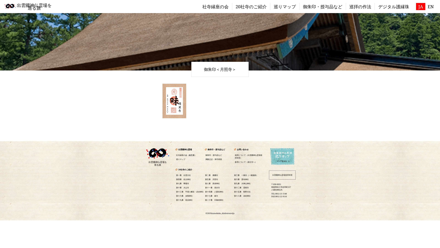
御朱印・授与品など (322, 7)
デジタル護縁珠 (393, 7)
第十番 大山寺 (182, 187)
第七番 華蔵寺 (182, 183)
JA (420, 7)
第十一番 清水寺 (212, 187)
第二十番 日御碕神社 (214, 200)
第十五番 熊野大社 (242, 191)
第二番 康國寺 (211, 175)
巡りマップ (285, 7)
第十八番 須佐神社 (242, 196)
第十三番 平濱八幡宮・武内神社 (190, 191)
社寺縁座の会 (215, 7)
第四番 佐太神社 (183, 179)
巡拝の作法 (360, 7)
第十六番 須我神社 (184, 196)
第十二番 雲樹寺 (241, 187)
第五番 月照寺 (211, 179)
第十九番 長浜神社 (184, 200)
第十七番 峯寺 (211, 196)
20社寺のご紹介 (251, 7)
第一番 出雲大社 (183, 175)
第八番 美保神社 (212, 183)
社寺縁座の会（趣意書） (186, 155)
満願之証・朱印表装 (213, 159)
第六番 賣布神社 (241, 179)
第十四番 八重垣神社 (214, 191)
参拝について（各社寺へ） (246, 162)
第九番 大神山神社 (242, 183)
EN (431, 7)
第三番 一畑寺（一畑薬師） (246, 175)
